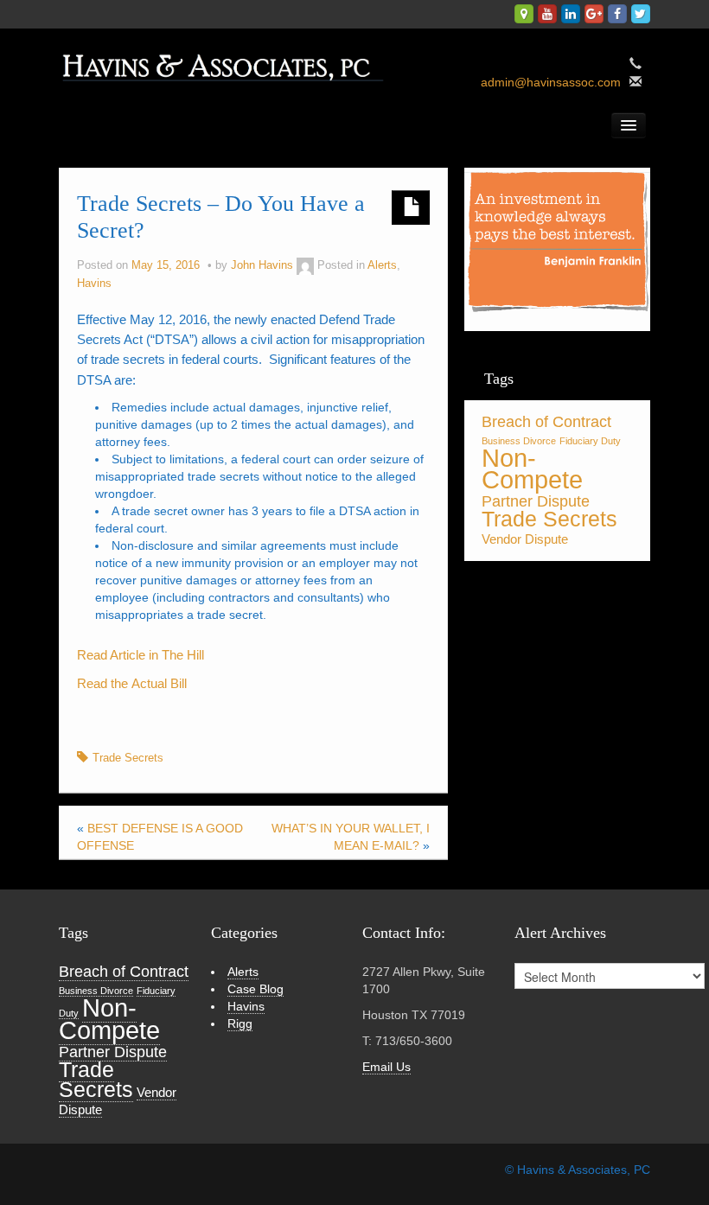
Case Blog (255, 989)
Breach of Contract (546, 421)
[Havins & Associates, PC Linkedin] (570, 13)
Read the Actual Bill (132, 683)
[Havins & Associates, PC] (228, 62)
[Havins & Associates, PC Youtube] (547, 13)
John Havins (262, 265)
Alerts (382, 265)
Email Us (386, 1067)
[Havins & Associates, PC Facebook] (617, 13)
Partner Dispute (536, 501)
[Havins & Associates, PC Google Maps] (523, 13)
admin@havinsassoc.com (551, 82)
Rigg (239, 1023)
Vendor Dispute (525, 539)
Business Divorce (519, 441)
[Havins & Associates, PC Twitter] (640, 13)
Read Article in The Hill (140, 654)
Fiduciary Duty (590, 441)
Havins (94, 283)
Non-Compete (532, 468)
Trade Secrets (128, 758)
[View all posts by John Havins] (305, 265)
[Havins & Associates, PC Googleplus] (594, 13)
